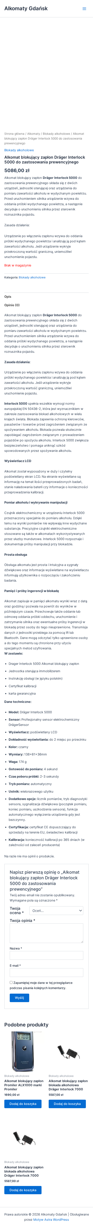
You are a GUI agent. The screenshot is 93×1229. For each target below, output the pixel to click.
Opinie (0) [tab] (12, 305)
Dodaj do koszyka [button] (23, 1104)
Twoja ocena (17, 910)
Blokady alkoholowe (56, 133)
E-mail (15, 965)
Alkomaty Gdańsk (26, 8)
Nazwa (16, 948)
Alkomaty (33, 133)
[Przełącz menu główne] (84, 8)
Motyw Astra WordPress (51, 1220)
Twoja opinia (22, 920)
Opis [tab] (7, 297)
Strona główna (14, 133)
